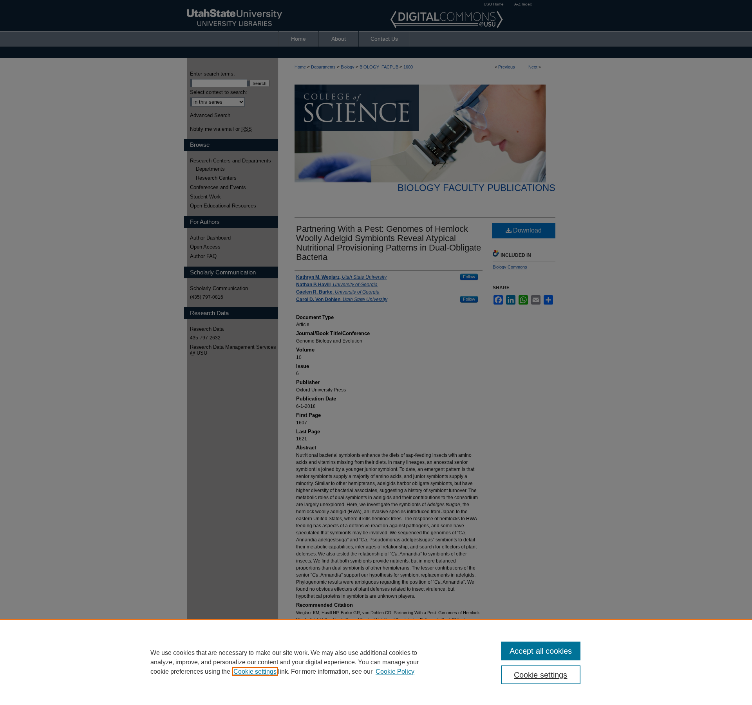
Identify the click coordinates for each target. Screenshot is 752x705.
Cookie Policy (395, 671)
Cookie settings (255, 671)
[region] (376, 662)
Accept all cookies (541, 651)
